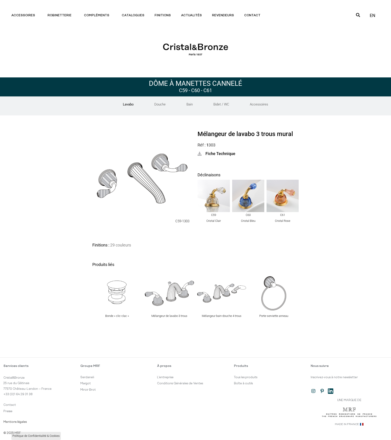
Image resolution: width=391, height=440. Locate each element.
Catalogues (133, 15)
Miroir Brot (88, 389)
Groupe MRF (90, 366)
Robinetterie (60, 15)
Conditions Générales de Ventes (180, 383)
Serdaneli (87, 377)
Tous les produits (245, 377)
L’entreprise (165, 377)
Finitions (163, 15)
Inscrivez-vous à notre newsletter (334, 377)
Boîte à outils (243, 383)
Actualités (191, 15)
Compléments (96, 15)
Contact (252, 15)
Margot (85, 383)
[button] (216, 154)
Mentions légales (15, 421)
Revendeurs (223, 15)
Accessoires (23, 15)
